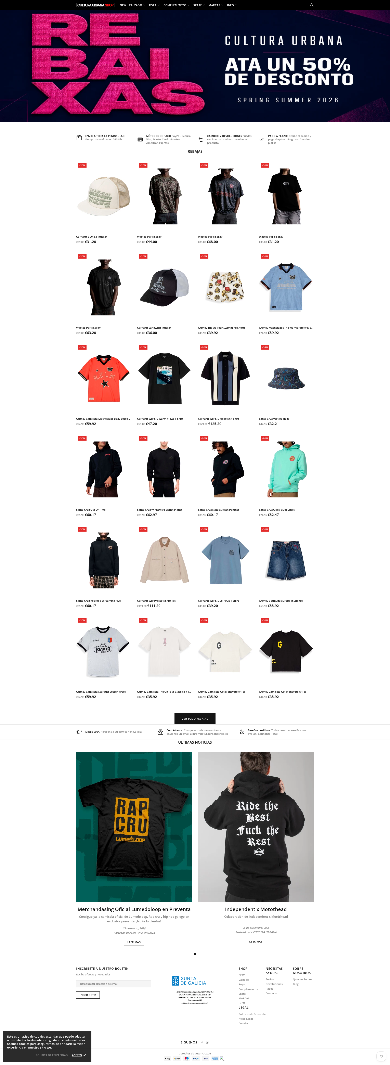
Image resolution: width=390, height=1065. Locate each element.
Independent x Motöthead (256, 909)
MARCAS (244, 998)
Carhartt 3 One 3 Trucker (91, 236)
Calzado (244, 980)
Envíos (270, 979)
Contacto (271, 993)
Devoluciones (274, 984)
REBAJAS (195, 151)
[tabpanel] (134, 849)
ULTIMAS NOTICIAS (195, 742)
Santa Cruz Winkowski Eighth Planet (159, 509)
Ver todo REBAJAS (195, 718)
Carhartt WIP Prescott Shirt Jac (156, 600)
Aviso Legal (246, 1019)
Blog (296, 984)
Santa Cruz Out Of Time (90, 509)
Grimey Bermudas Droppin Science (281, 600)
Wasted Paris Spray (149, 236)
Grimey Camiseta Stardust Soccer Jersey (101, 691)
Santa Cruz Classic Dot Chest (277, 509)
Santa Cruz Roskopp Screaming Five (98, 600)
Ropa (242, 984)
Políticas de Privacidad (253, 1014)
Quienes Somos (302, 979)
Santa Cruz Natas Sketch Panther (218, 509)
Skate (242, 994)
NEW (242, 975)
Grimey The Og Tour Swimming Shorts (221, 327)
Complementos (248, 989)
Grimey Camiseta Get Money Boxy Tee (221, 691)
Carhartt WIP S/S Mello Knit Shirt (218, 418)
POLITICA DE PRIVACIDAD (52, 1055)
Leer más (134, 942)
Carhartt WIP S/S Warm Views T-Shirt (160, 418)
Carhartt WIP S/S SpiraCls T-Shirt (218, 600)
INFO (242, 1003)
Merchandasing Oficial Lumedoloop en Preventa (134, 909)
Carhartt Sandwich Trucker (154, 327)
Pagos (269, 988)
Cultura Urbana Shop (95, 5)
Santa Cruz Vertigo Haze (274, 418)
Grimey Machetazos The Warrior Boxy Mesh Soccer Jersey (286, 327)
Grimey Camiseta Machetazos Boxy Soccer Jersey (103, 418)
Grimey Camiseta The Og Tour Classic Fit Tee (164, 691)
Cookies (243, 1023)
